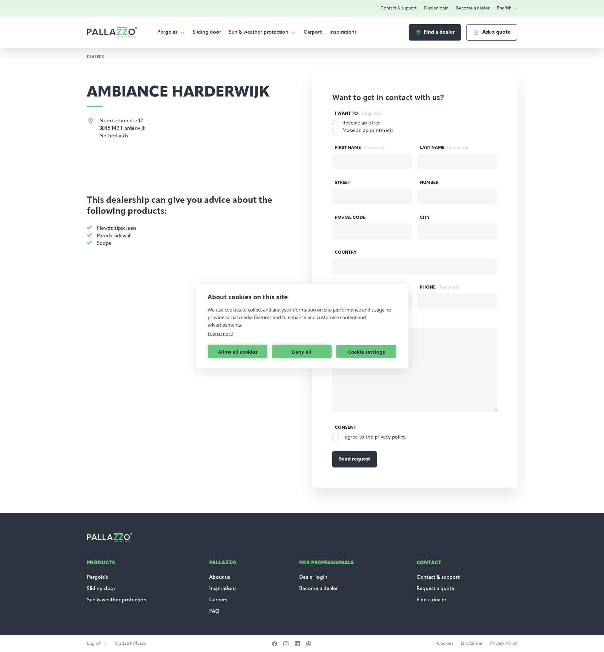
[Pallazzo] (112, 32)
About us (219, 577)
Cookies (445, 643)
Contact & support (398, 8)
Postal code (350, 217)
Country (345, 252)
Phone (440, 287)
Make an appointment (367, 130)
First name (360, 148)
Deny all (301, 351)
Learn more (220, 333)
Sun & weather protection (258, 32)
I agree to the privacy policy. (374, 437)
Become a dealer (472, 8)
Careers (218, 600)
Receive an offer (361, 123)
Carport (313, 32)
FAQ (214, 611)
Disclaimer (472, 643)
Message (357, 322)
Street (342, 182)
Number (429, 182)
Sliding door (207, 32)
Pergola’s (97, 577)
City (425, 217)
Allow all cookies (237, 351)
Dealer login (436, 8)
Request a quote (435, 588)
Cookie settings (366, 351)
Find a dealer (431, 600)
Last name (444, 148)
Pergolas (167, 32)
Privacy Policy (503, 643)
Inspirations (343, 32)
